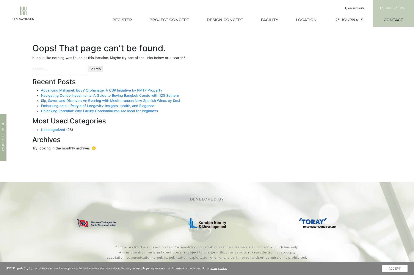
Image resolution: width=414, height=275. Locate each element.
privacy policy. (218, 268)
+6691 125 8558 (355, 8)
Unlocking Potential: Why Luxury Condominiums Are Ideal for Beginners (99, 111)
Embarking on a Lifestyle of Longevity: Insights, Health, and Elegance (97, 106)
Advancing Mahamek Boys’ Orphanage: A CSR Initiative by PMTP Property (101, 90)
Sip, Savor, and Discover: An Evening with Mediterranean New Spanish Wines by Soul (110, 100)
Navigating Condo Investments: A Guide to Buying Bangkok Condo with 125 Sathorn (110, 95)
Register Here (3, 137)
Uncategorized (53, 129)
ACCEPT (395, 268)
